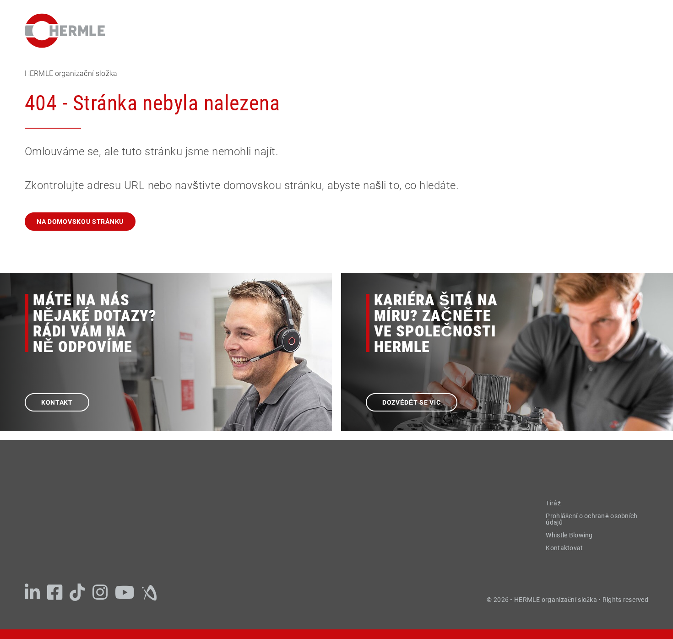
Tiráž (553, 503)
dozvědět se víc (411, 402)
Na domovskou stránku (80, 221)
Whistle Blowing (569, 535)
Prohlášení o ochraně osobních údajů (591, 519)
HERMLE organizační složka (71, 73)
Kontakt (57, 402)
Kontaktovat (564, 548)
